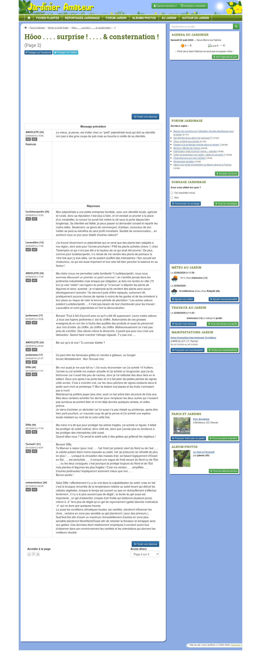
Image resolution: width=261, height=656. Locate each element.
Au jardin (169, 18)
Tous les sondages (227, 203)
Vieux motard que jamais (186, 141)
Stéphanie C (236, 645)
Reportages (82, 18)
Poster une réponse (146, 116)
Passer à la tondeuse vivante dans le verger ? (197, 144)
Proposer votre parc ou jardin (189, 438)
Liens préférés (209, 645)
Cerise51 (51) (33, 444)
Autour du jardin (195, 18)
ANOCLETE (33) (35, 132)
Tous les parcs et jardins (224, 438)
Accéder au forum (227, 173)
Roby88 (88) (213, 291)
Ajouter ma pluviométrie (224, 299)
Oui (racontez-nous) (184, 192)
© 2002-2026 (223, 645)
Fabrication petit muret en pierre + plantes (195, 151)
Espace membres (165, 5)
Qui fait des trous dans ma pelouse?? (192, 137)
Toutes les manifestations (224, 350)
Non (176, 197)
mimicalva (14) (199, 278)
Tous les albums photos (224, 471)
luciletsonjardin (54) (37, 211)
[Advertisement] (94, 84)
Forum (116, 18)
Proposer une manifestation (188, 350)
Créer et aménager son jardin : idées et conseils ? (199, 154)
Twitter (67, 52)
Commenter (187, 203)
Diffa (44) (31, 367)
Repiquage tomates (183, 161)
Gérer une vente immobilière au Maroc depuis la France (202, 164)
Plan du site (195, 645)
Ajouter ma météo (183, 299)
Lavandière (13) (35, 242)
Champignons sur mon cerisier (189, 157)
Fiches (47, 18)
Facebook (39, 52)
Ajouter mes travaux (184, 323)
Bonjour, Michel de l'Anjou (186, 147)
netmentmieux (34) (36, 482)
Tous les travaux (223, 323)
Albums (144, 18)
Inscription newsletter (194, 5)
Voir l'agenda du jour (226, 56)
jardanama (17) (34, 315)
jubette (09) (203, 455)
